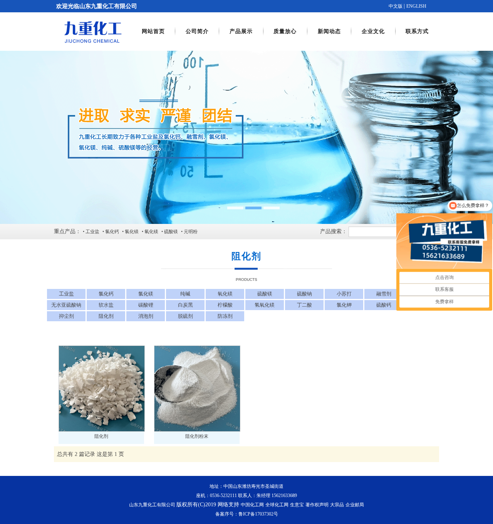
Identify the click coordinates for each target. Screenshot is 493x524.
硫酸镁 (264, 294)
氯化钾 (344, 305)
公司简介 (197, 31)
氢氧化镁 (265, 305)
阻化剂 (106, 316)
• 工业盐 (91, 231)
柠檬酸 (225, 305)
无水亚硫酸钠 (66, 305)
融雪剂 (383, 294)
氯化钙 (106, 294)
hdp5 (246, 137)
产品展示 (241, 31)
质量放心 (285, 31)
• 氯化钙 (110, 231)
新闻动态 (329, 31)
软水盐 (106, 305)
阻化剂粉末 (196, 436)
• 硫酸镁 (169, 231)
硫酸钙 (383, 305)
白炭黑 (185, 305)
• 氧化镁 (150, 231)
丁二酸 (304, 305)
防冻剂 (225, 316)
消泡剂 (145, 316)
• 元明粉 (189, 231)
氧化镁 (225, 294)
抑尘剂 (66, 316)
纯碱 (185, 294)
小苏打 (344, 294)
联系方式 (417, 31)
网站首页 (153, 31)
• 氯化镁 (130, 231)
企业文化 (373, 31)
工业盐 (66, 294)
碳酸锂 (145, 305)
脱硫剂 (185, 316)
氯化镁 (145, 294)
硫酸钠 (304, 294)
